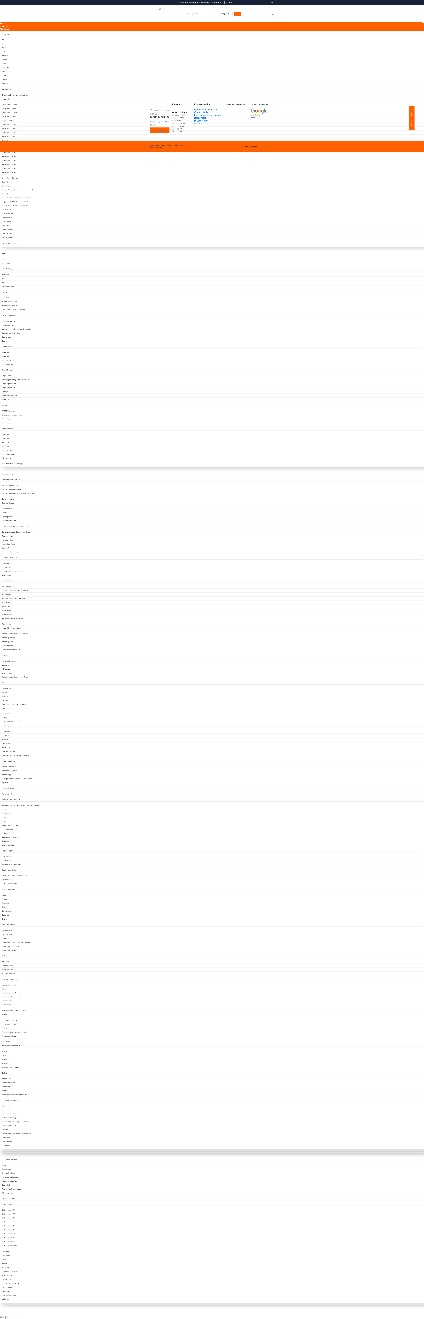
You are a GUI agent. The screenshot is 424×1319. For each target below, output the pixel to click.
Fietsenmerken (7, 34)
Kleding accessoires (9, 315)
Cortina (5, 60)
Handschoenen (7, 325)
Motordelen (6, 1267)
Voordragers (6, 856)
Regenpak (5, 399)
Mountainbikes (7, 210)
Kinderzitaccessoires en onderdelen (15, 634)
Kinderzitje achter (8, 638)
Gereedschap (7, 1110)
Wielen (4, 1059)
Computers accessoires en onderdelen (16, 532)
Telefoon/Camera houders (11, 722)
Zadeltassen (6, 606)
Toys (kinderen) (7, 238)
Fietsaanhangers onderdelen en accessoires (18, 493)
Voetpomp (5, 665)
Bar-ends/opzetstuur (9, 1020)
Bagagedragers (7, 851)
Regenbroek (6, 376)
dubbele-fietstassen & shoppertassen (15, 590)
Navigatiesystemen (9, 544)
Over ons (4, 26)
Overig (4, 919)
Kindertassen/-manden (10, 771)
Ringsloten (5, 700)
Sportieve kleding (8, 428)
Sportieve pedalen (8, 973)
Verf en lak (5, 1299)
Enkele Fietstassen (8, 586)
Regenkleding (7, 370)
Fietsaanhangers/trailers (10, 485)
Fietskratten (6, 594)
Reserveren (4, 1309)
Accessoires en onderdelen (11, 650)
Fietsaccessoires (8, 474)
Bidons (4, 513)
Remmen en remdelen (10, 979)
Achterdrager (7, 860)
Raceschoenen (7, 419)
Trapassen (5, 841)
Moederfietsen (7, 218)
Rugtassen (6, 602)
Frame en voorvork (8, 925)
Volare (4, 52)
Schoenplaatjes (7, 969)
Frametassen (6, 614)
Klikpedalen (6, 962)
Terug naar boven (412, 119)
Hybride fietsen (7, 214)
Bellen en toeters (8, 499)
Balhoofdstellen (7, 934)
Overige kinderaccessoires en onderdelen (17, 779)
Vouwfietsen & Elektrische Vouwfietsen (15, 206)
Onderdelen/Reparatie (10, 1100)
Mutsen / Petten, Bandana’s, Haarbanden (16, 329)
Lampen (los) (6, 743)
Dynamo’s (5, 735)
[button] (262, 113)
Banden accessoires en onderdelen (14, 876)
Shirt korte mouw (8, 360)
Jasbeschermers (8, 1114)
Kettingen (5, 821)
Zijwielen (5, 783)
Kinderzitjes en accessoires (11, 628)
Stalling (4, 718)
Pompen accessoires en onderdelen (15, 677)
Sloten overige (7, 708)
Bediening (5, 915)
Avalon (4, 48)
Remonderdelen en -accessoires (13, 997)
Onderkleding (7, 347)
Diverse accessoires (9, 788)
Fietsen (3, 469)
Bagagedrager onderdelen (11, 864)
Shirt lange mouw (8, 364)
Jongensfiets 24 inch (9, 160)
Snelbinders (6, 714)
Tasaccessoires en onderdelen (13, 618)
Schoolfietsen (7, 234)
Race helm (5, 298)
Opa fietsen (6, 182)
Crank (4, 809)
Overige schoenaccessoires (12, 415)
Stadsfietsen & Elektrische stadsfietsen (16, 198)
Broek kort (5, 274)
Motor (4, 895)
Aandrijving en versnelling (11, 799)
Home (2, 23)
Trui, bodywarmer (8, 286)
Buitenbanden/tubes (9, 884)
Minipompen (6, 669)
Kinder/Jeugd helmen (9, 306)
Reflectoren (6, 747)
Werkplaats (4, 1311)
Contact (3, 1314)
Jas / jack (5, 442)
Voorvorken (6, 1042)
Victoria (5, 72)
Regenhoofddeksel (8, 388)
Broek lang (6, 356)
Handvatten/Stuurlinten (10, 1024)
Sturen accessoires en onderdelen (14, 1032)
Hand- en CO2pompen (10, 661)
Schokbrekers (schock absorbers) (14, 1010)
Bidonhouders (7, 509)
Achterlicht (6, 731)
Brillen (4, 253)
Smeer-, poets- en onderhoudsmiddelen (16, 1134)
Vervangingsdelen (8, 1275)
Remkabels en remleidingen (12, 993)
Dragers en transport (9, 557)
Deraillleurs (6, 813)
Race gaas (5, 1291)
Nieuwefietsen (7, 89)
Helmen (4, 292)
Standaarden (6, 1146)
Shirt (3, 278)
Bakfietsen (6, 226)
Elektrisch (5, 1259)
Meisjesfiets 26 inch (9, 172)
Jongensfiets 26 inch (9, 168)
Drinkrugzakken (8, 517)
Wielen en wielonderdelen (11, 1046)
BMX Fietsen (6, 222)
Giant (4, 64)
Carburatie (5, 1251)
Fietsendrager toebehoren (11, 571)
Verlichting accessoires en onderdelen (15, 755)
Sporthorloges (7, 548)
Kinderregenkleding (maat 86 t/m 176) (16, 380)
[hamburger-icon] (423, 22)
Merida (4, 80)
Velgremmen (6, 1005)
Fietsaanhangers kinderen (11, 489)
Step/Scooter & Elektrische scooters (15, 202)
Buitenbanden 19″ (8, 1242)
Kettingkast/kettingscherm (11, 1118)
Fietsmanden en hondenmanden (13, 598)
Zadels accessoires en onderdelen (14, 1095)
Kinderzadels (6, 1079)
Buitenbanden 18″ (8, 1238)
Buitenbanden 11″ (8, 1214)
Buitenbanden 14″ (8, 1222)
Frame (4, 938)
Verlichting (5, 726)
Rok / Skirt (5, 446)
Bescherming (6, 1169)
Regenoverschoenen (9, 395)
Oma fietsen (6, 186)
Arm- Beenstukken (8, 321)
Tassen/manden (7, 581)
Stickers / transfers (9, 1295)
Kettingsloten (6, 696)
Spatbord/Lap (7, 1142)
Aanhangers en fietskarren (11, 480)
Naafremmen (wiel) (9, 985)
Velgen (4, 1055)
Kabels (4, 1263)
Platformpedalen (8, 965)
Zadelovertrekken (8, 1083)
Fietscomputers (7, 536)
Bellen (4, 1106)
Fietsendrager (7, 567)
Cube (4, 76)
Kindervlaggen (7, 775)
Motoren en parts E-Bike (10, 825)
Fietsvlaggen (6, 624)
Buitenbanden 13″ (8, 1218)
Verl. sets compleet (9, 751)
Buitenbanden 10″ (8, 1210)
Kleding (3, 248)
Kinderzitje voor (7, 642)
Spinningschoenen (8, 423)
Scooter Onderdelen (9, 1198)
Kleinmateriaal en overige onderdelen (15, 1122)
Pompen (5, 655)
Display (4, 907)
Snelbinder (6, 1138)
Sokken (4, 341)
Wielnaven (5, 1063)
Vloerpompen (7, 673)
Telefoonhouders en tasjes (11, 1189)
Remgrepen (6, 989)
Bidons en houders (8, 503)
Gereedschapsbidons (10, 521)
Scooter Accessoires (9, 1159)
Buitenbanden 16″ (8, 1230)
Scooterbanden (7, 1204)
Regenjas (5, 391)
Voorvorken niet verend (10, 946)
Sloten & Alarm (7, 1185)
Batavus (5, 84)
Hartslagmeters (7, 540)
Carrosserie (6, 1255)
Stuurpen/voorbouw (9, 1036)
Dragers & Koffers (8, 1173)
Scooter (3, 1154)
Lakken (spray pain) (9, 1126)
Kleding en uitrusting (9, 1181)
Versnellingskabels (8, 845)
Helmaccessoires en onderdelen (13, 310)
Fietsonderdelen (7, 794)
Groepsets (5, 817)
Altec (4, 40)
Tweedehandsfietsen (9, 243)
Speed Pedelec (7, 230)
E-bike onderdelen (8, 889)
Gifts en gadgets (8, 1287)
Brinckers (5, 68)
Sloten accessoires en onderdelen (14, 704)
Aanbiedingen (6, 1306)
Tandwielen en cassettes (11, 837)
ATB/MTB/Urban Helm (10, 302)
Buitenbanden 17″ (8, 1234)
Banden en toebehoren (10, 870)
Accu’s (4, 899)
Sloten (4, 682)
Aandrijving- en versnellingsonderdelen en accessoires (21, 805)
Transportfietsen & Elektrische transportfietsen (18, 190)
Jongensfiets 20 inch (9, 152)
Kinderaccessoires (8, 761)
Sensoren (5, 903)
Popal (4, 44)
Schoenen (5, 405)
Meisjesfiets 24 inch (9, 164)
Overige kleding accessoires (12, 333)
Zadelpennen (6, 1087)
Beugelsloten (6, 688)
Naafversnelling (7, 829)
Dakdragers (6, 563)
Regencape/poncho (9, 384)
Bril (3, 259)
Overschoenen (7, 337)
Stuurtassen (6, 610)
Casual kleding (7, 269)
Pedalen (5, 956)
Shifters (5, 833)
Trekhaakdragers (8, 575)
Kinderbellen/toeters (9, 767)
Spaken (5, 1051)
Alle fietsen (4, 29)
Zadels (4, 1073)
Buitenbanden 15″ (8, 1226)
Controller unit (7, 911)
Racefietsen (6, 194)
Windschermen (7, 646)
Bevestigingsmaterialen (10, 1283)
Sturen (4, 1014)
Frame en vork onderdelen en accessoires (17, 942)
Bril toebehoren (7, 263)
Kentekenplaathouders (10, 1177)
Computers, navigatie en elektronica (15, 526)
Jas (3, 282)
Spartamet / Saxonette (10, 1271)
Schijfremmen (7, 1001)
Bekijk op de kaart (160, 130)
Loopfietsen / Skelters (10, 178)
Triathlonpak (6, 458)
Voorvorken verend (9, 950)
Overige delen (7, 1279)
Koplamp (5, 739)
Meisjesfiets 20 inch (9, 156)
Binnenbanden (7, 880)
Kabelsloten (6, 692)
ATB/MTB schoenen (9, 411)
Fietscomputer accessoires (11, 552)
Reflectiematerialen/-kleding (12, 464)
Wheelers (5, 56)
